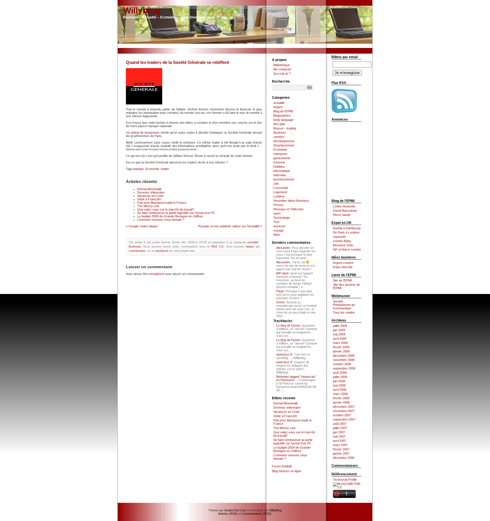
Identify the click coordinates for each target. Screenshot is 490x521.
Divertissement (283, 145)
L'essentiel (280, 188)
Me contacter (282, 69)
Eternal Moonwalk (149, 189)
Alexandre (283, 247)
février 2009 (341, 347)
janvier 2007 (341, 453)
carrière (278, 136)
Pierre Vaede (341, 215)
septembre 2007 (344, 419)
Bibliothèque (281, 65)
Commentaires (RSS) (256, 513)
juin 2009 (339, 330)
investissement (283, 179)
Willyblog (141, 10)
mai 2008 (339, 385)
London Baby (342, 241)
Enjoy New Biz (343, 267)
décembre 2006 (343, 457)
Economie (152, 169)
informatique (281, 171)
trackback (162, 250)
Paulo (280, 291)
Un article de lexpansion (142, 132)
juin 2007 (339, 432)
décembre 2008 (343, 355)
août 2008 (340, 372)
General (278, 162)
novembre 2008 (343, 360)
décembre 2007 (343, 406)
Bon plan (279, 124)
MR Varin (282, 273)
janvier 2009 (341, 351)
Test (276, 222)
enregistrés (157, 274)
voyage (278, 230)
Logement (280, 192)
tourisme (279, 226)
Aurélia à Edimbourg (346, 228)
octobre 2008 (342, 364)
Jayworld (339, 236)
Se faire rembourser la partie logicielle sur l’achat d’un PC (176, 213)
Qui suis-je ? (282, 73)
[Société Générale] (144, 103)
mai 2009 (339, 334)
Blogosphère (282, 115)
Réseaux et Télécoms (288, 209)
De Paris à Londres (346, 232)
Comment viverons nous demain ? (160, 219)
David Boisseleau (345, 210)
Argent (277, 107)
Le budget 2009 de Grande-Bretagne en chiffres (170, 216)
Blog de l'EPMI (283, 111)
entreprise (280, 154)
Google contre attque (142, 226)
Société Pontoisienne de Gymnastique (344, 305)
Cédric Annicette (344, 206)
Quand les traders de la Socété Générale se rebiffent (177, 62)
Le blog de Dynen (288, 325)
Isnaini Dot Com (235, 510)
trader (165, 169)
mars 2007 (340, 445)
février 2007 (341, 449)
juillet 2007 (340, 428)
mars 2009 (340, 342)
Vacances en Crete (150, 196)
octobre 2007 (342, 415)
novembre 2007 (343, 411)
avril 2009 (339, 338)
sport (276, 213)
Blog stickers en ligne (286, 471)
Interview (279, 175)
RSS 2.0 (217, 246)
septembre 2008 (344, 368)
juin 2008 (339, 381)
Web (276, 234)
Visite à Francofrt (149, 199)
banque (139, 169)
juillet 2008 (340, 377)
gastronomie (281, 158)
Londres (279, 196)
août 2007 (340, 423)
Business (135, 246)
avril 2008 (339, 389)
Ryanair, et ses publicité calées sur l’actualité (228, 226)
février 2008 (341, 398)
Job (275, 183)
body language (283, 119)
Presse (278, 205)
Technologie (281, 217)
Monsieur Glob (343, 245)
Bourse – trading (284, 128)
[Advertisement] (245, 46)
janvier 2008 (341, 402)
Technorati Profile (345, 479)
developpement (283, 141)
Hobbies (279, 166)
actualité (252, 242)
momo (280, 302)
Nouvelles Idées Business (291, 200)
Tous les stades (344, 312)
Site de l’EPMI (342, 280)
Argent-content (343, 262)
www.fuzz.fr (284, 354)
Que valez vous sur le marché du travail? (165, 209)
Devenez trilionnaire (150, 192)
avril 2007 (339, 440)
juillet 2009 (340, 325)
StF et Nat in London (347, 249)
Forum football (282, 466)
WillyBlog (275, 510)
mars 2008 (340, 394)
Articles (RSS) (228, 513)
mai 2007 (339, 436)
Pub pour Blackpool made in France (161, 202)
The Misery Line (148, 206)
